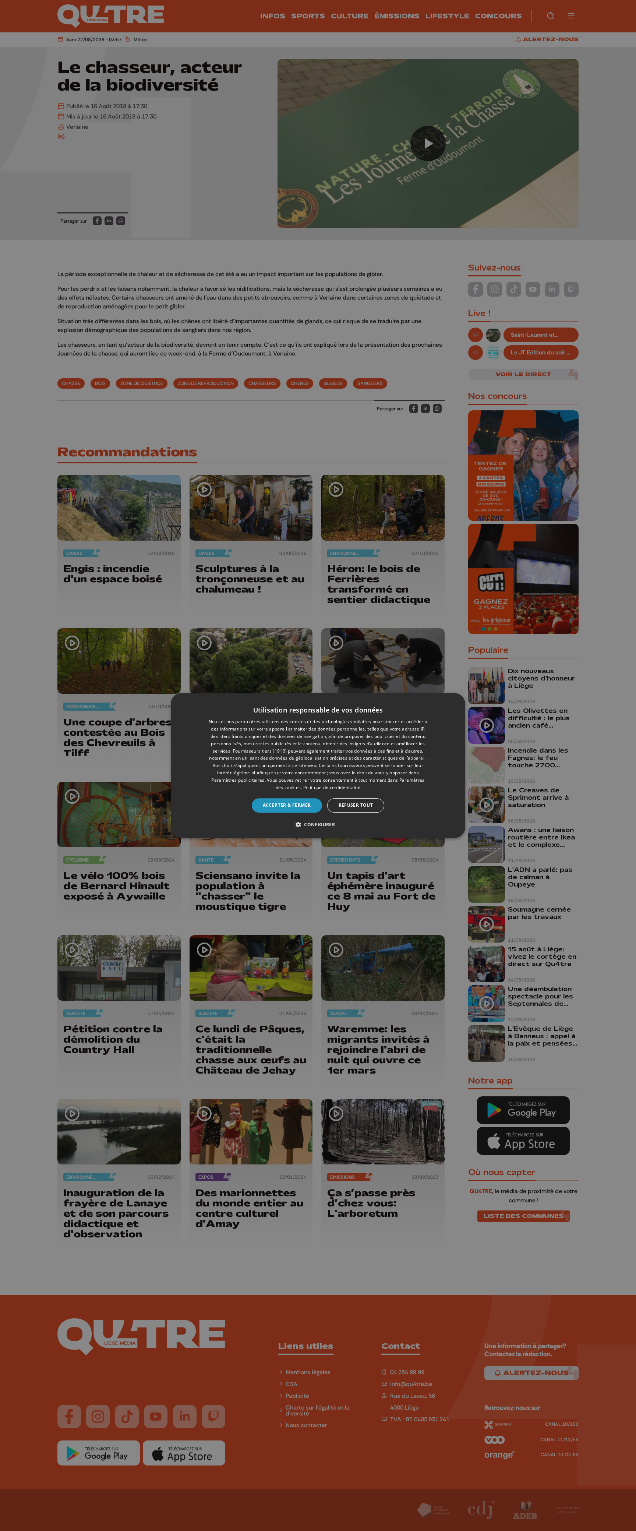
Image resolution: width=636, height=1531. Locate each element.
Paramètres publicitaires (237, 780)
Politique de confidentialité (331, 787)
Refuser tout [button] (356, 805)
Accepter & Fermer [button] (287, 805)
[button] (318, 824)
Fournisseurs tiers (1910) (260, 751)
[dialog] (318, 765)
